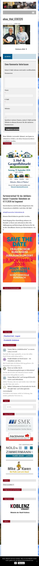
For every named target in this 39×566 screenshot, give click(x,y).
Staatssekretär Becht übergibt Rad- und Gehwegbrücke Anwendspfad (19, 388)
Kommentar (9, 73)
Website (7, 109)
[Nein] (37, 561)
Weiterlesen (21, 563)
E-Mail (7, 99)
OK (15, 563)
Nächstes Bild (20, 49)
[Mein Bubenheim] (19, 5)
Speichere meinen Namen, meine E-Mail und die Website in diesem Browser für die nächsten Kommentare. (20, 122)
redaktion (9, 23)
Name (7, 90)
